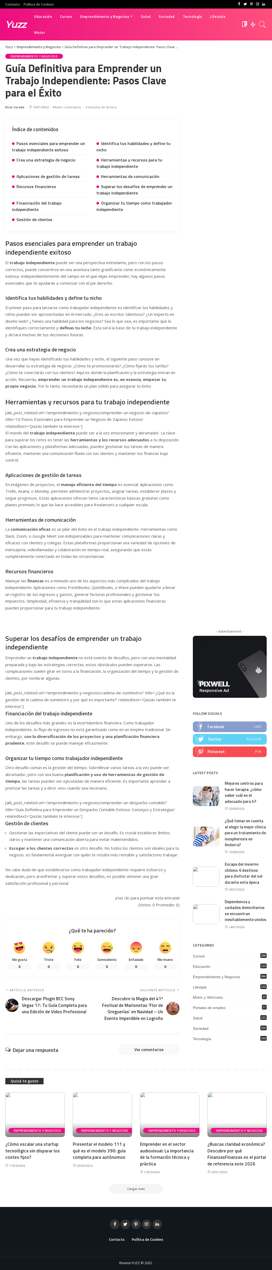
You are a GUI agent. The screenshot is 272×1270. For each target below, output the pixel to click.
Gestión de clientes (34, 219)
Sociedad (201, 1028)
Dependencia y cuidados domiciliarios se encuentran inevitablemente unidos (245, 911)
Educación (201, 966)
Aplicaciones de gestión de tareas (48, 176)
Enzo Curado (15, 107)
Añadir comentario (67, 107)
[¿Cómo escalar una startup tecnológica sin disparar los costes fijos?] (35, 1114)
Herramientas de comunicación (130, 176)
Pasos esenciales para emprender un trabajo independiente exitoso (48, 146)
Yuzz (15, 24)
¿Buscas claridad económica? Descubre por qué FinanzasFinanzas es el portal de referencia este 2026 (236, 1154)
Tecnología (202, 1039)
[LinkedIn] (264, 4)
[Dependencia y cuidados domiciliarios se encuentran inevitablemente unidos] (206, 914)
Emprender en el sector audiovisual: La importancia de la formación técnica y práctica (167, 1154)
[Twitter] (245, 4)
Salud (197, 1018)
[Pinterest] (251, 4)
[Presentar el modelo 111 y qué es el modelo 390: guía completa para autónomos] (102, 1114)
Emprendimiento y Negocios (34, 56)
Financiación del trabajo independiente (37, 206)
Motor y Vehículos (208, 997)
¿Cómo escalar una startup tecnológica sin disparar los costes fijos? (32, 1151)
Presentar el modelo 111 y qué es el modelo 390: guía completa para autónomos (99, 1151)
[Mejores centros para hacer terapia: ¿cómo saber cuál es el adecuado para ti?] (206, 796)
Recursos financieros (36, 186)
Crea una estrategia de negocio (45, 160)
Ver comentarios (149, 1050)
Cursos (199, 956)
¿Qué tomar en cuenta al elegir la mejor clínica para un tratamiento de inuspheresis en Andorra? (245, 833)
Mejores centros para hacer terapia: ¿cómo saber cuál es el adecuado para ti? (244, 792)
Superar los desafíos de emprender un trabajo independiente (134, 189)
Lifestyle (200, 987)
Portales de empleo (209, 1008)
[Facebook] (239, 4)
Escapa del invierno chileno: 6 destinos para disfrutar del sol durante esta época (243, 873)
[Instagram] (257, 4)
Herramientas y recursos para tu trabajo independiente (129, 163)
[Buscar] (262, 24)
